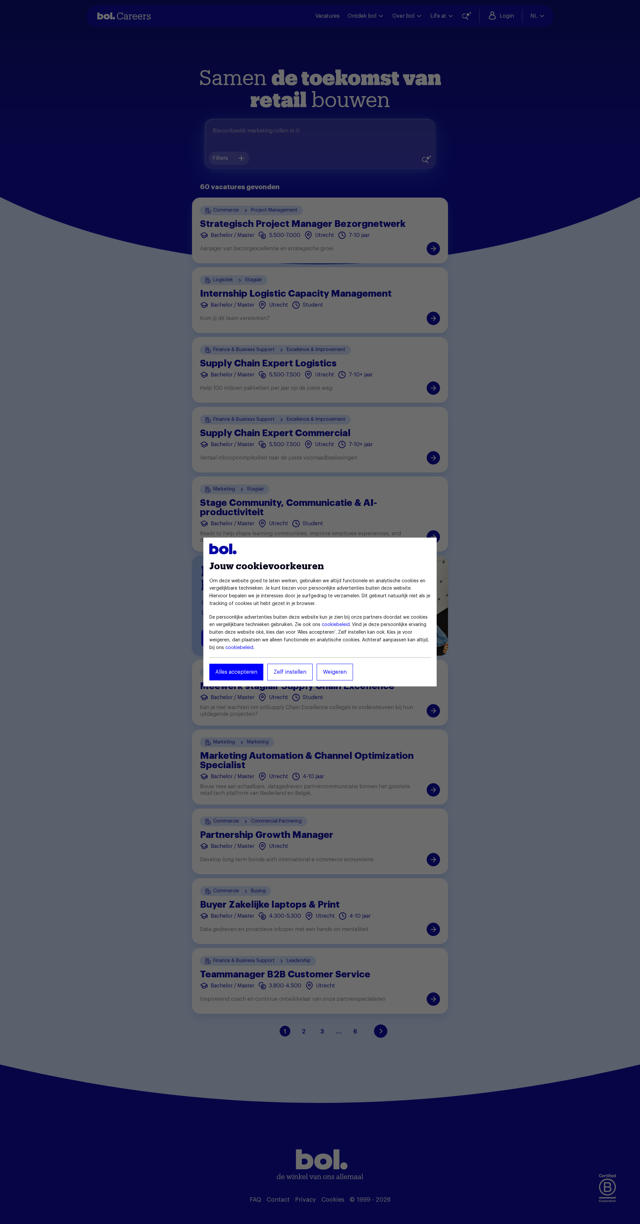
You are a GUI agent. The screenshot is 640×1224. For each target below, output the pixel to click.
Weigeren (335, 672)
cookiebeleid (336, 624)
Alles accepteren (236, 672)
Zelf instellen (290, 672)
